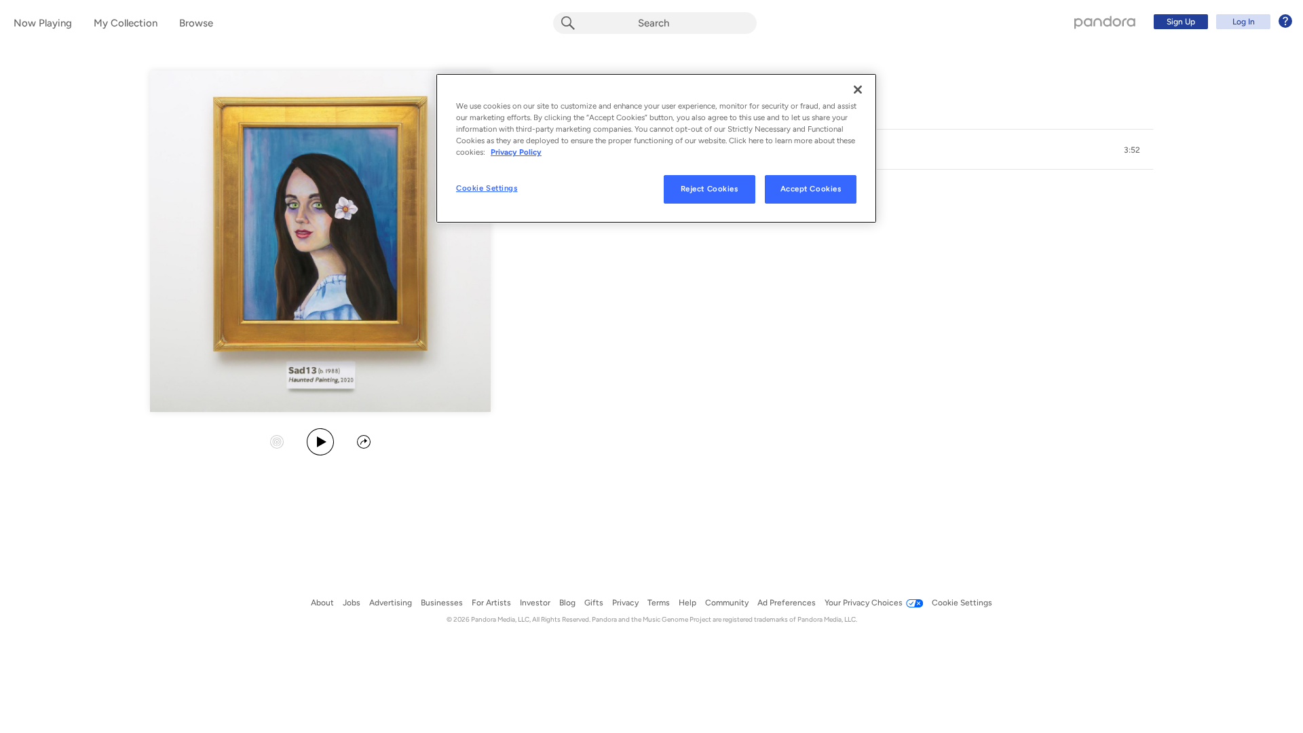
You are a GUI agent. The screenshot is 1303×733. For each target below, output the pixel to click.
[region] (656, 148)
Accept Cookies (811, 188)
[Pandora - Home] (1105, 22)
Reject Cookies (709, 188)
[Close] (858, 90)
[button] (1132, 150)
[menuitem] (1221, 21)
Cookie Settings (487, 188)
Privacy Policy (516, 152)
